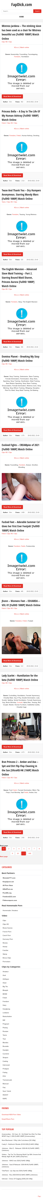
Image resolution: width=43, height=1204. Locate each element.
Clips (10, 42)
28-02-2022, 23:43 (33, 181)
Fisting (5, 1072)
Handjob (5, 1050)
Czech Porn (7, 935)
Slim (10, 102)
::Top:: (39, 1196)
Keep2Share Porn (8, 1119)
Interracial (6, 1065)
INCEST (5, 1095)
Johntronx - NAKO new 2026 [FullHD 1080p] (16, 1160)
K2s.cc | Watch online (21, 47)
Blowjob (5, 990)
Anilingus (6, 979)
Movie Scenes (7, 928)
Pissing (5, 1027)
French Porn (7, 932)
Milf (4, 1020)
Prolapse (6, 1069)
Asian (5, 983)
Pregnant (6, 1024)
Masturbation (7, 1016)
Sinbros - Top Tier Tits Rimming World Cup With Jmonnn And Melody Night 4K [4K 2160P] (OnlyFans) (21, 1156)
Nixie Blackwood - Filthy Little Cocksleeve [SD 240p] (19, 1140)
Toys (4, 1039)
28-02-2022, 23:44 (32, 102)
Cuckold (19, 702)
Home (21, 16)
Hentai (5, 946)
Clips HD (4, 42)
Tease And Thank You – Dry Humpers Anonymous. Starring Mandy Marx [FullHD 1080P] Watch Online (21, 194)
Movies (5, 943)
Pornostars (6, 961)
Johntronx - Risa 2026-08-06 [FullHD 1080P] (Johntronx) (19, 1175)
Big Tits (5, 986)
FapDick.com (21, 4)
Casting (5, 1061)
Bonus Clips (7, 958)
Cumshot (6, 1054)
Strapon (5, 1057)
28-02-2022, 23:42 (32, 666)
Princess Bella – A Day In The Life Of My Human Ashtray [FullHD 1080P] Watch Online (21, 116)
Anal (4, 975)
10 (18, 853)
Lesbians (6, 1013)
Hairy (4, 1005)
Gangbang (6, 1009)
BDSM (5, 994)
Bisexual (5, 1084)
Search (37, 11)
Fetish (4, 123)
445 (29, 853)
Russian (5, 1031)
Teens (4, 202)
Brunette (6, 1046)
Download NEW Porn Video (11, 1114)
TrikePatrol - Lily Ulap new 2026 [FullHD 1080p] (17, 1171)
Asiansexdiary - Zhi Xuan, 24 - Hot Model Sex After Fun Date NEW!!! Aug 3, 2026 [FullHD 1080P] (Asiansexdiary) (21, 1135)
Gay (4, 1087)
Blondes (5, 1042)
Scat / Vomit (7, 1091)
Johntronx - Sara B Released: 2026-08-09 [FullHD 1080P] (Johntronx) (20, 1166)
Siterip (5, 954)
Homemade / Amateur (10, 910)
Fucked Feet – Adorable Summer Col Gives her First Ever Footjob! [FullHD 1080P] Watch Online (21, 526)
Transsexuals (7, 1080)
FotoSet (5, 950)
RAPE (5, 1098)
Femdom (17, 56)
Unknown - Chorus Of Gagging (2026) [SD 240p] (17, 1179)
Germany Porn (8, 939)
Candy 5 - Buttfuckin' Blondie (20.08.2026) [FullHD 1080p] (20, 1144)
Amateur (6, 971)
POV (4, 1076)
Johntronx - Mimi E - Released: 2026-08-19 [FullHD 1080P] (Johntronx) (20, 1149)
